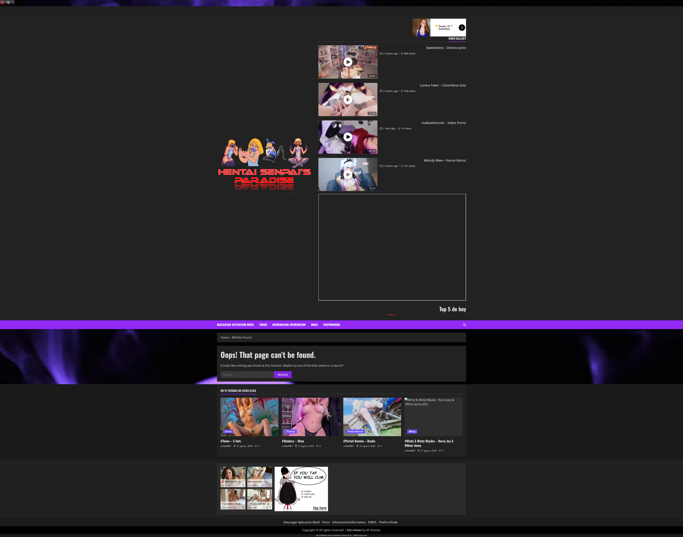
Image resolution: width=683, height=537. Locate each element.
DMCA (314, 324)
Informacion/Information (289, 324)
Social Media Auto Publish (328, 535)
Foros (263, 324)
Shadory (290, 431)
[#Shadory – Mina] (311, 417)
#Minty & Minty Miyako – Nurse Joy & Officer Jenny (429, 443)
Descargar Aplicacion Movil (235, 324)
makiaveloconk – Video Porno (444, 123)
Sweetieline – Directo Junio (446, 48)
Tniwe (228, 431)
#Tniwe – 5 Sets (231, 441)
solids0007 (226, 446)
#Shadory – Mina (293, 441)
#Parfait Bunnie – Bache (359, 441)
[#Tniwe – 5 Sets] (249, 417)
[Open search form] (464, 324)
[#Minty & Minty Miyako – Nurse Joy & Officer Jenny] (433, 417)
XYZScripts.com (360, 535)
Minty (412, 431)
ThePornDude (331, 324)
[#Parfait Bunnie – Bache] (372, 417)
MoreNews (354, 530)
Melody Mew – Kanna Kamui (445, 160)
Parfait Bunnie (355, 431)
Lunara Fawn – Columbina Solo (443, 85)
